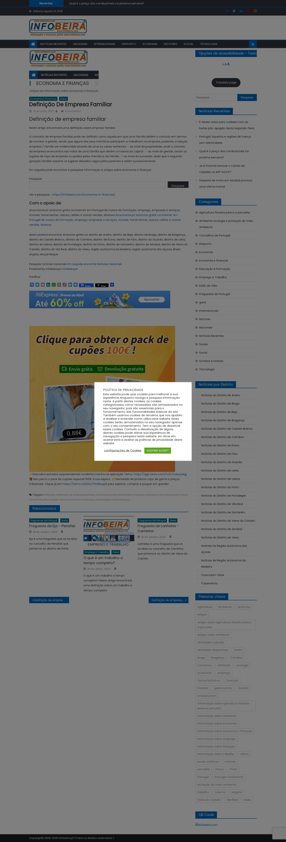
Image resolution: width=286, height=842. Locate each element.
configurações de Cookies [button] (122, 450)
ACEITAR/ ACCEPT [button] (158, 450)
